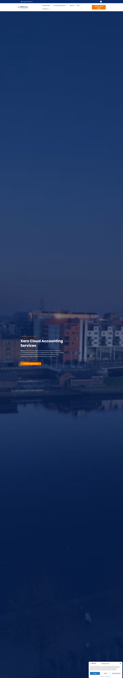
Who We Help (45, 5)
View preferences (116, 673)
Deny (105, 673)
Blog (78, 5)
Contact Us (45, 9)
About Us (71, 5)
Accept (95, 673)
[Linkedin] (101, 1)
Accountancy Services (59, 5)
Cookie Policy (102, 676)
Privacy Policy (108, 676)
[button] (120, 663)
